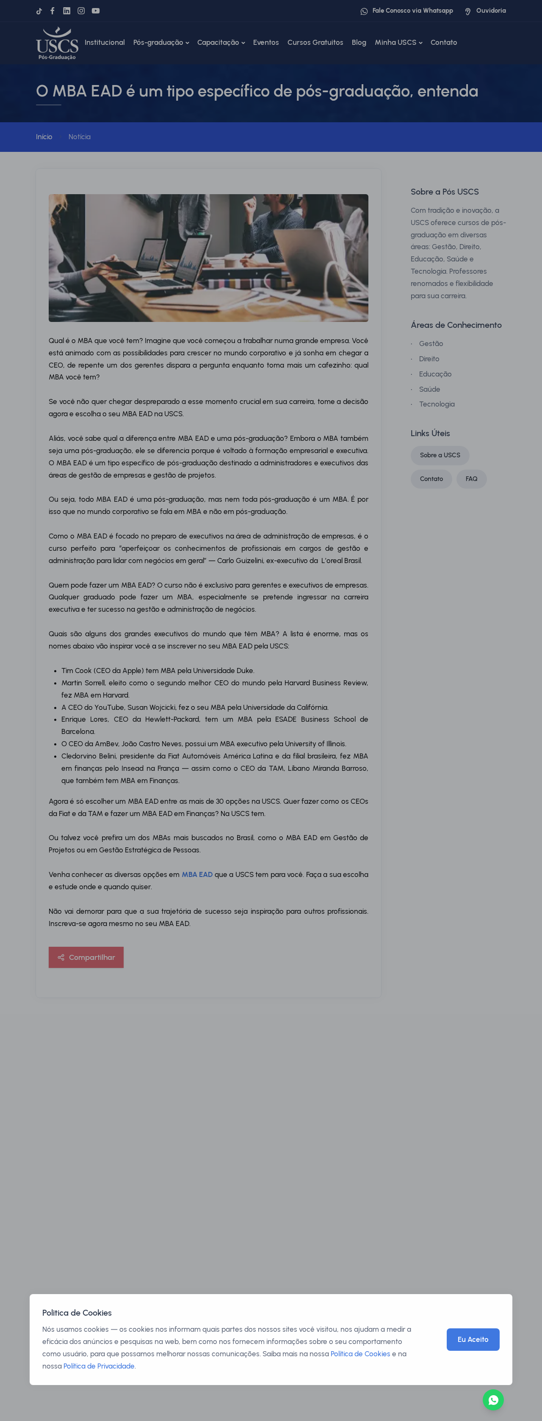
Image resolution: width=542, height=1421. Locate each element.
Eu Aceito (473, 1339)
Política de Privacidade (99, 1366)
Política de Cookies (360, 1354)
